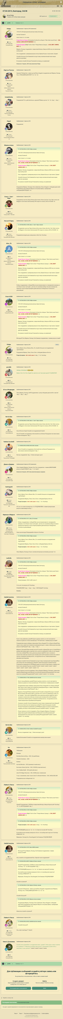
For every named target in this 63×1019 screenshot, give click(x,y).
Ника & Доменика (9, 941)
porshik (8, 367)
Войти (44, 988)
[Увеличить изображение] (28, 370)
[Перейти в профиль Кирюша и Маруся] (9, 520)
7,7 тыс (9, 158)
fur (9, 747)
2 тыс (9, 42)
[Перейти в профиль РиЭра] (4, 16)
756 (10, 455)
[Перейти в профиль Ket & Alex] (9, 422)
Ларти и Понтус (9, 70)
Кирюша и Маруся (9, 514)
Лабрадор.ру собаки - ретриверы (34, 2)
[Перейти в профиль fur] (9, 752)
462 (10, 309)
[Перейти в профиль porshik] (9, 372)
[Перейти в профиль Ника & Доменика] (9, 947)
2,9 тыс (9, 500)
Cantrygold (8, 487)
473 (10, 610)
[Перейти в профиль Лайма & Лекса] (9, 790)
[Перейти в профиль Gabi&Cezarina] (9, 602)
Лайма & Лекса (9, 785)
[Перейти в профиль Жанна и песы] (9, 150)
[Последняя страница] (12, 23)
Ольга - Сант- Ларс (8, 197)
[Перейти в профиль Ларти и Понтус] (9, 75)
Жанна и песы (9, 145)
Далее (8, 22)
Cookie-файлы (45, 1013)
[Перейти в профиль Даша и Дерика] (9, 469)
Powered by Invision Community (31, 1016)
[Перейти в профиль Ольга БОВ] (9, 301)
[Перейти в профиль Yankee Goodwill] (9, 447)
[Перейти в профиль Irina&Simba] (9, 102)
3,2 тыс (9, 571)
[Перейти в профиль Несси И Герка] (9, 226)
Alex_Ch (8, 243)
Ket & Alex (9, 416)
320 (10, 380)
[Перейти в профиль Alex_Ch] (9, 248)
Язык (15, 1013)
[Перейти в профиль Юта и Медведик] (9, 395)
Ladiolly (8, 558)
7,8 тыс (9, 234)
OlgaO (9, 121)
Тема (20, 1013)
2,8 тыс (9, 110)
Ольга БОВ (8, 296)
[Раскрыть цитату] (18, 149)
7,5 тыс (9, 134)
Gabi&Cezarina (9, 597)
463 (10, 256)
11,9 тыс (10, 528)
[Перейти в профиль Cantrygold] (9, 492)
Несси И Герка (9, 221)
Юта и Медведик (8, 389)
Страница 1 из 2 (19, 22)
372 (10, 477)
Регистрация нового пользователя (18, 988)
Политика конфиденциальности (32, 1013)
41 (9, 760)
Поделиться (44, 16)
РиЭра (12, 15)
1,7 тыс (9, 798)
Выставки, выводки (20, 17)
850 (10, 955)
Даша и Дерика (9, 464)
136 (10, 430)
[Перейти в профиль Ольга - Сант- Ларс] (9, 203)
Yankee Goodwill (9, 441)
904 (10, 211)
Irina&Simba (9, 97)
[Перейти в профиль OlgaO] (9, 126)
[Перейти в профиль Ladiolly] (9, 563)
